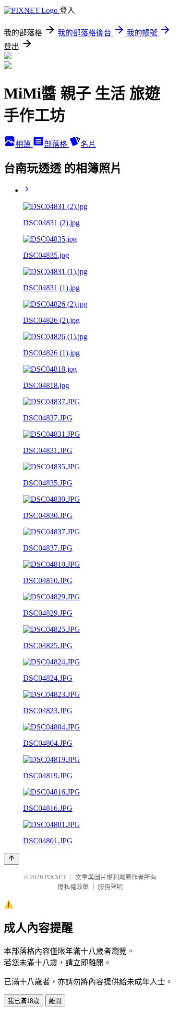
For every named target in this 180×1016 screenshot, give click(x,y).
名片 (88, 144)
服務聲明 (110, 886)
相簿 (24, 144)
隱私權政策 (73, 886)
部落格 (56, 144)
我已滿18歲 (23, 1001)
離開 (55, 1001)
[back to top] (11, 859)
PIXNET (55, 877)
